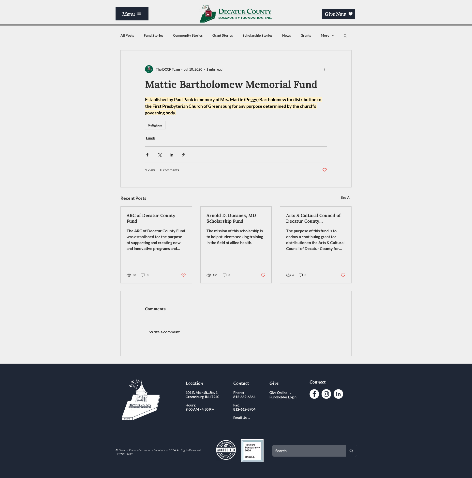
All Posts (127, 35)
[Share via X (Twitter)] (159, 154)
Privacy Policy (124, 454)
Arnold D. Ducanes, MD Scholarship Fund (231, 218)
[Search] (351, 451)
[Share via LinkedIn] (171, 154)
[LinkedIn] (338, 394)
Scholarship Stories (257, 35)
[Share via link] (183, 154)
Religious (155, 125)
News (286, 35)
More (325, 35)
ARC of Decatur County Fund (151, 218)
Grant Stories (222, 35)
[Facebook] (314, 394)
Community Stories (188, 35)
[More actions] (324, 69)
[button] (132, 13)
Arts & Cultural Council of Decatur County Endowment (313, 218)
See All (346, 197)
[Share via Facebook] (147, 154)
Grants (306, 35)
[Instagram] (326, 394)
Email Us (240, 418)
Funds (150, 138)
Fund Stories (153, 35)
